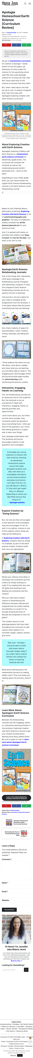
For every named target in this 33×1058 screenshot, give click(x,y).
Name (5, 883)
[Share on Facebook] (16, 45)
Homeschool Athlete (26, 1029)
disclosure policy (6, 40)
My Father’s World (27, 1024)
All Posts (4, 1046)
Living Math (20, 1026)
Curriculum (14, 812)
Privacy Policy (19, 1046)
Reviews (4, 814)
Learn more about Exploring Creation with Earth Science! (16, 798)
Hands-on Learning (8, 1026)
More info (13, 1055)
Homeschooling (11, 32)
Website (5, 900)
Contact (10, 1046)
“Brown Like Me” (11, 1029)
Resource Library (22, 1031)
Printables (15, 1024)
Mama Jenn (21, 1037)
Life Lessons (10, 1031)
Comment (7, 859)
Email (5, 891)
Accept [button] (20, 1055)
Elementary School (24, 812)
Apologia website (17, 502)
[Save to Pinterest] (6, 45)
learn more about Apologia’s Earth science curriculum (15, 742)
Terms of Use (19, 1048)
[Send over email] (26, 45)
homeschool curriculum (20, 61)
